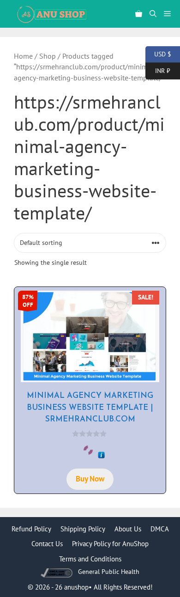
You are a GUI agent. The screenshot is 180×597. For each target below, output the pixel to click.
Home (23, 56)
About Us (127, 528)
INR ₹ (157, 70)
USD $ (158, 53)
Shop (47, 56)
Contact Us (47, 543)
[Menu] (170, 14)
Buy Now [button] (90, 479)
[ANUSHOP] (51, 14)
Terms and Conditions (90, 558)
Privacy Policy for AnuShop (110, 543)
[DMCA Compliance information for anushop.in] (57, 571)
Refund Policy (31, 528)
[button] (153, 14)
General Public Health (108, 571)
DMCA (159, 528)
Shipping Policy (82, 528)
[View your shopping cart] (139, 14)
